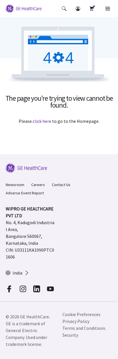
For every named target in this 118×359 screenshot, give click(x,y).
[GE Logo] (24, 9)
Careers (38, 184)
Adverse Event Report (25, 193)
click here (42, 121)
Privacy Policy (75, 321)
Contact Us (61, 184)
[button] (64, 8)
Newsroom (15, 184)
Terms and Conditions (83, 328)
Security (70, 335)
